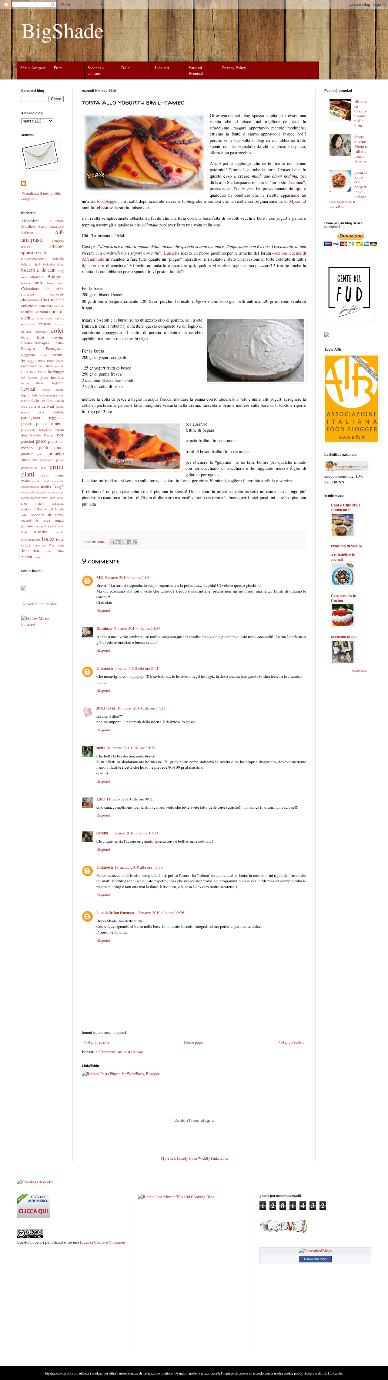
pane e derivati (41, 406)
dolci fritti (32, 337)
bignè (37, 264)
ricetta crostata (42, 481)
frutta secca (55, 361)
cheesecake (30, 299)
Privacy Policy (234, 67)
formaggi (28, 360)
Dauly (239, 189)
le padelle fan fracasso (115, 913)
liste (35, 395)
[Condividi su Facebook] (129, 542)
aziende (58, 258)
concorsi (45, 305)
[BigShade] (23, 589)
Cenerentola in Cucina (343, 598)
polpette (56, 453)
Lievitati (162, 67)
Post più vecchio (291, 1042)
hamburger (56, 371)
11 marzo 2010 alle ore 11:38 (139, 867)
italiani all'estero (34, 383)
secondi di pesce (35, 520)
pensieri (27, 441)
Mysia (294, 201)
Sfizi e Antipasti (33, 67)
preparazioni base (33, 468)
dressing (58, 337)
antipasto (58, 241)
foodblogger (107, 201)
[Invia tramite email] (112, 542)
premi (60, 460)
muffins (47, 400)
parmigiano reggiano (42, 417)
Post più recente (96, 1042)
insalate (57, 377)
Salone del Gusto (50, 508)
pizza (40, 454)
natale (59, 400)
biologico (49, 264)
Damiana (104, 628)
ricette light (29, 497)
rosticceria (28, 509)
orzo (24, 406)
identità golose (38, 378)
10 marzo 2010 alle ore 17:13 (141, 708)
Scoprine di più (315, 1373)
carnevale (57, 294)
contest (28, 311)
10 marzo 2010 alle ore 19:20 (131, 747)
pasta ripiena (50, 423)
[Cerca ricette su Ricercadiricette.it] (35, 1182)
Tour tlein (56, 545)
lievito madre (53, 389)
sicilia (52, 525)
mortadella (30, 400)
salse (24, 515)
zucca (26, 556)
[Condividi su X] (123, 542)
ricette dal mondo (33, 492)
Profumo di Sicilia (346, 546)
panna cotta (32, 412)
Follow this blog (315, 1259)
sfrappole (41, 526)
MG (99, 577)
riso (24, 503)
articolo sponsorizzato (42, 249)
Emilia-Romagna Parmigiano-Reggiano (42, 348)
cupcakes (41, 331)
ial (23, 377)
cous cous (44, 318)
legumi (58, 383)
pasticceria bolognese (36, 430)
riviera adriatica (49, 503)
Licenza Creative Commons (102, 1242)
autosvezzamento (33, 258)
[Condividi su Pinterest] (135, 542)
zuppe (37, 557)
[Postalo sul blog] (118, 542)
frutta (41, 361)
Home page (193, 1042)
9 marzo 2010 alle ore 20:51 (128, 577)
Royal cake (105, 708)
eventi (58, 354)
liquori (26, 395)
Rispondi (104, 610)
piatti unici (51, 447)
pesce (41, 441)
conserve (58, 306)
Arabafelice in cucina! (343, 557)
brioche (26, 283)
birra (60, 264)
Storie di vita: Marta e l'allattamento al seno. (360, 149)
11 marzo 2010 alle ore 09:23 (130, 799)
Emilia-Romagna (35, 343)
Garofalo (27, 365)
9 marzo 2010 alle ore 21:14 (138, 668)
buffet (39, 282)
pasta (26, 423)
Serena (102, 833)
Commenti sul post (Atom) (121, 1051)
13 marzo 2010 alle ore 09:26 (160, 912)
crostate (44, 323)
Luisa (169, 253)
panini (60, 406)
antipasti (32, 239)
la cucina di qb (343, 637)
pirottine (27, 453)
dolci (57, 330)
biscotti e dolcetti (38, 270)
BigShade (62, 30)
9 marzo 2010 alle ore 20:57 (137, 628)
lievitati (28, 389)
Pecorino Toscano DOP (46, 435)
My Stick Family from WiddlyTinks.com (194, 1158)
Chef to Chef (52, 299)
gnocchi (59, 366)
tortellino (39, 545)
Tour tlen (30, 550)
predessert (47, 460)
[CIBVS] (283, 1232)
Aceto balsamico (51, 226)
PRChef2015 (29, 460)
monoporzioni (55, 395)
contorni (42, 311)
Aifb (59, 232)
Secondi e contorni (96, 70)
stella (100, 748)
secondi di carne (47, 514)
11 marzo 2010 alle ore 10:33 (134, 833)
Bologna (55, 276)
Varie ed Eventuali (197, 70)
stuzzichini (40, 531)
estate (44, 355)
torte (101, 541)
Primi (58, 67)
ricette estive (55, 492)
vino (60, 550)
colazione (29, 305)
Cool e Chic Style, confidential (346, 507)
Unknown (104, 668)
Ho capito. (335, 1373)
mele (41, 395)
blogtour (37, 276)
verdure (48, 551)
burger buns (55, 283)
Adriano (27, 232)
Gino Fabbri (43, 365)
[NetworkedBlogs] (315, 1250)
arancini (26, 246)
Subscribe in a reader (39, 603)
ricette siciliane (51, 497)
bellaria (26, 264)
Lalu (100, 799)
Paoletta (58, 411)
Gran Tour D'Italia (34, 372)
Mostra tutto (359, 671)
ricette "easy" (52, 486)
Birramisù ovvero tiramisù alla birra (360, 113)
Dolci (126, 67)
